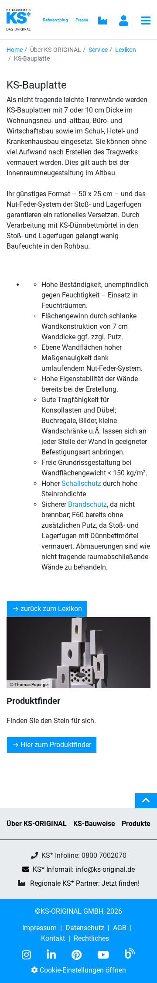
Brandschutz (87, 504)
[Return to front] (21, 19)
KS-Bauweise (94, 823)
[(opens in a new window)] (30, 955)
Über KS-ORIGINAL (37, 823)
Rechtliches (91, 938)
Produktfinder (33, 701)
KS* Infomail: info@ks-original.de (84, 869)
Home (15, 49)
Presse (81, 20)
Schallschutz (81, 483)
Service (98, 49)
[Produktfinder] (78, 652)
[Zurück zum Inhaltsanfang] (146, 804)
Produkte (136, 823)
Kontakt (53, 938)
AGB (119, 928)
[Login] (124, 21)
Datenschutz (84, 928)
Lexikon (125, 49)
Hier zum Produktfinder (55, 745)
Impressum (39, 928)
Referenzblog (55, 20)
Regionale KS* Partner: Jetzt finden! (85, 883)
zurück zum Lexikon (51, 608)
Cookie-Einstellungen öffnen (82, 970)
